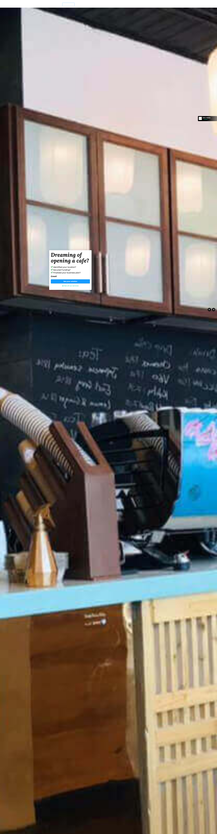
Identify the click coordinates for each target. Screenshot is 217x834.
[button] (209, 424)
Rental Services (130, 4)
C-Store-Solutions (144, 4)
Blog (153, 4)
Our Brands (118, 4)
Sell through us (80, 4)
